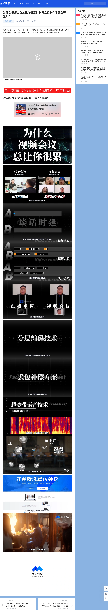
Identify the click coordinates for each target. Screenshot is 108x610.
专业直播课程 (8, 21)
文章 (15, 3)
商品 (27, 3)
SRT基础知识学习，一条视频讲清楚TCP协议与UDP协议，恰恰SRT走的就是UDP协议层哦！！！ (54, 606)
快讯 (33, 3)
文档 (46, 3)
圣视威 (32, 114)
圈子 (40, 3)
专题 (21, 3)
